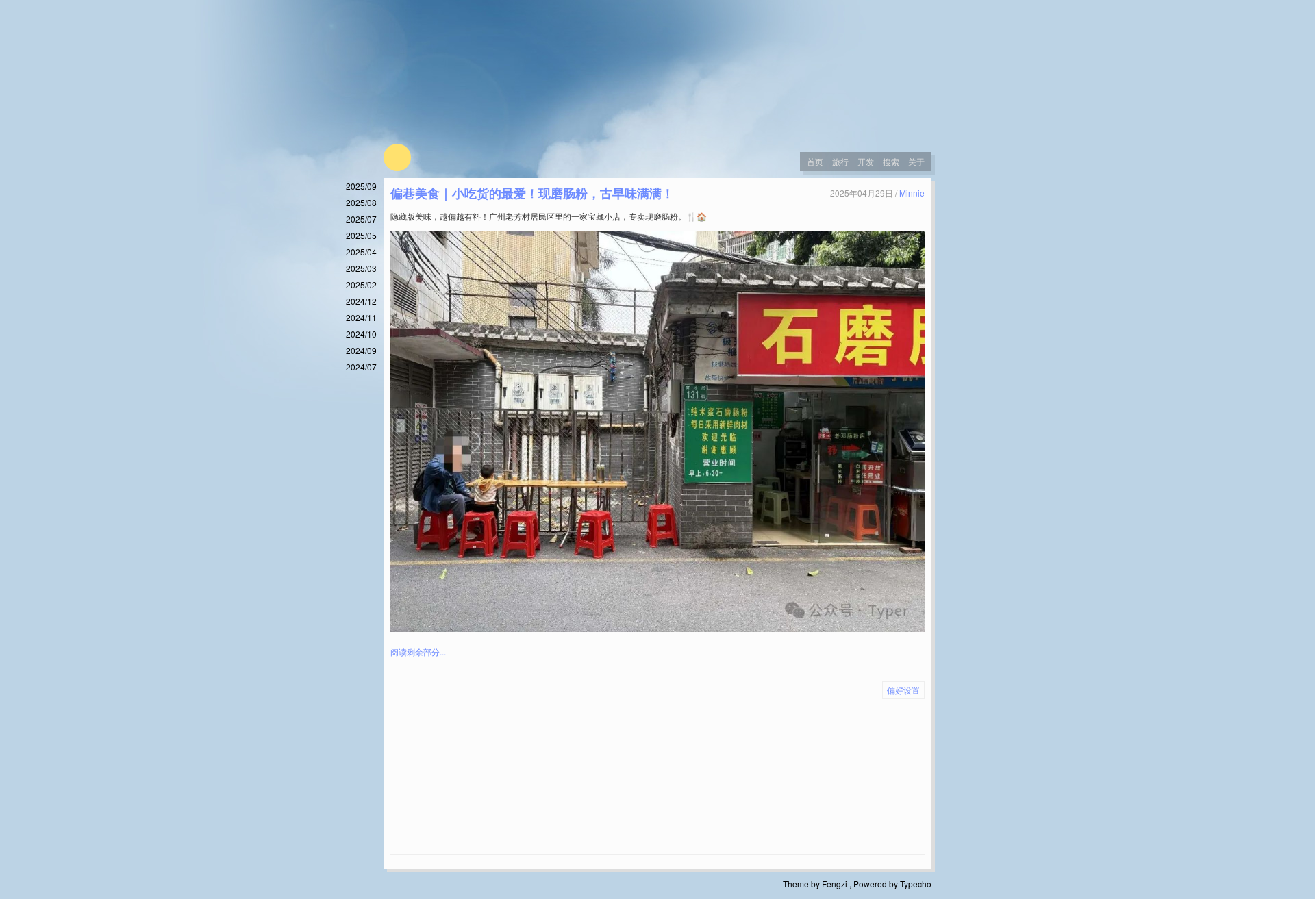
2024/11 (361, 317)
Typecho (915, 883)
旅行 (840, 161)
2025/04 (361, 251)
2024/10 (361, 334)
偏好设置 (903, 690)
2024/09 (361, 350)
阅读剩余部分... (418, 651)
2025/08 (361, 202)
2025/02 (361, 284)
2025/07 (361, 219)
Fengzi (834, 883)
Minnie (912, 193)
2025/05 (361, 235)
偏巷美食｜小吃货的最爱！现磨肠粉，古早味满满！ (532, 193)
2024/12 (361, 301)
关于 (916, 161)
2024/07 (361, 366)
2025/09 (361, 186)
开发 (865, 161)
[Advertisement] (657, 780)
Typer (397, 157)
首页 (815, 161)
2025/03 (361, 268)
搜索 (891, 161)
